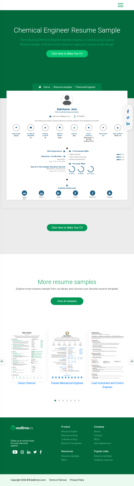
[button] (120, 5)
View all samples (67, 301)
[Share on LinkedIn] (128, 123)
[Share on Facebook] (128, 111)
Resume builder (69, 431)
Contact (98, 435)
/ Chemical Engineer (85, 87)
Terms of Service (58, 480)
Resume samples (70, 456)
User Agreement (102, 443)
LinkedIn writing (69, 439)
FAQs (96, 439)
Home (47, 87)
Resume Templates (71, 443)
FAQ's (64, 460)
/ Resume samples (62, 87)
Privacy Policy (77, 480)
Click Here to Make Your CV (67, 53)
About (97, 431)
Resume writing (69, 435)
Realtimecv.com (37, 480)
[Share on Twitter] (128, 117)
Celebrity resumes (103, 460)
